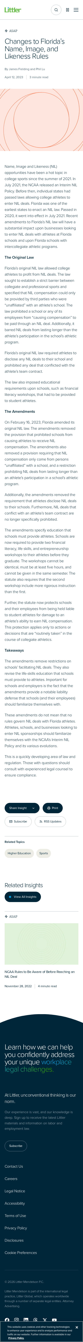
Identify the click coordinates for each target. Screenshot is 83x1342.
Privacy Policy (16, 1228)
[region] (41, 1331)
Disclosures (14, 1240)
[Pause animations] (67, 10)
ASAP (13, 916)
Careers (11, 1178)
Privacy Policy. (16, 1338)
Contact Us (14, 1166)
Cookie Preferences (21, 1252)
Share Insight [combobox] (18, 808)
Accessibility (15, 1203)
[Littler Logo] (13, 10)
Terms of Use (15, 1215)
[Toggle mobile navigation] (76, 10)
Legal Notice (15, 1191)
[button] (7, 1320)
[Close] (77, 1327)
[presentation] (41, 944)
